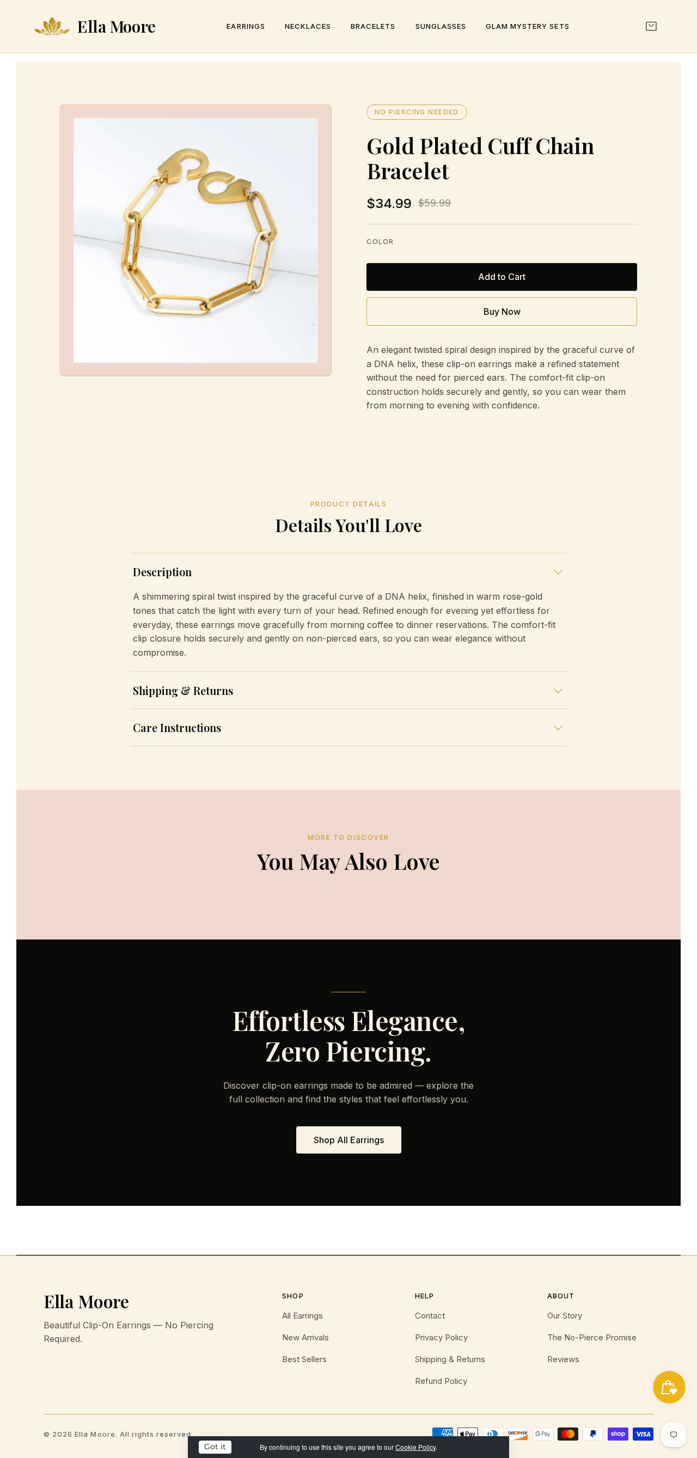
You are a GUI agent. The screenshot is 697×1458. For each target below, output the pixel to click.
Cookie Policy (415, 1446)
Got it (215, 1446)
